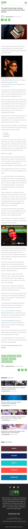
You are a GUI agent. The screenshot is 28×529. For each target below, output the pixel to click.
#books (4, 356)
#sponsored (12, 358)
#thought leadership (7, 361)
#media (19, 356)
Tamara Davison (6, 405)
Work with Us (14, 517)
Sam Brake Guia (6, 420)
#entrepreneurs (11, 356)
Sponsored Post (9, 16)
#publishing (5, 358)
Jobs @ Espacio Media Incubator (14, 518)
